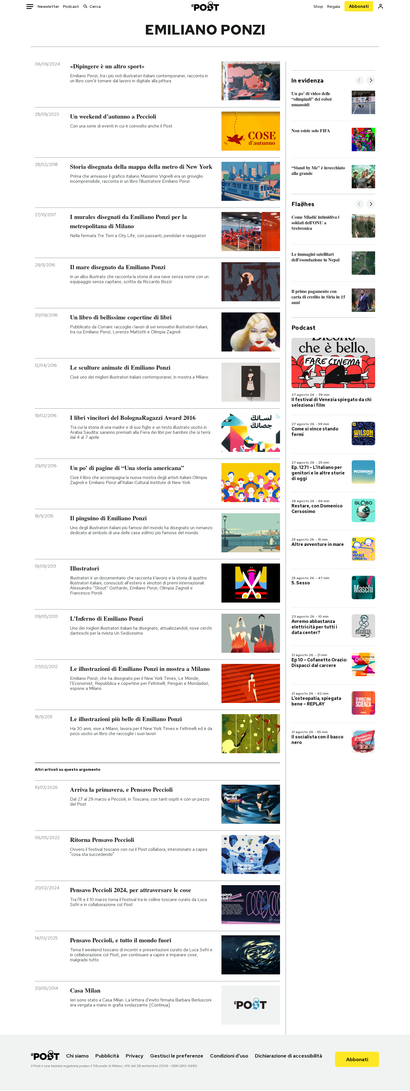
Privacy (134, 1056)
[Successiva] (370, 81)
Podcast (71, 6)
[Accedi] (381, 6)
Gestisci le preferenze (176, 1056)
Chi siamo (77, 1056)
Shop (318, 6)
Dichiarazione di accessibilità (288, 1056)
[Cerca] (85, 6)
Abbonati (359, 6)
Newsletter (48, 6)
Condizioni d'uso (229, 1056)
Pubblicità (107, 1056)
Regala (333, 6)
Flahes (302, 204)
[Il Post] (205, 6)
